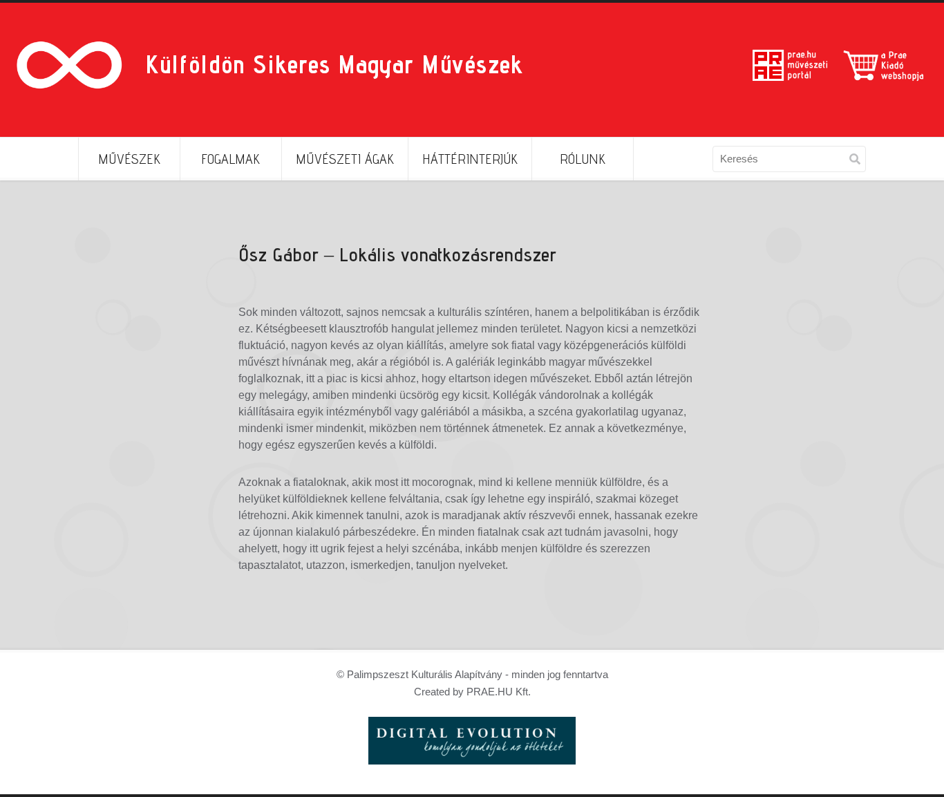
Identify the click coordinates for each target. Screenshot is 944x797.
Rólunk (582, 159)
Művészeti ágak (345, 159)
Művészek (129, 159)
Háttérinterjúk (470, 159)
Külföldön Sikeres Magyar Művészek (334, 64)
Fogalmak (230, 159)
